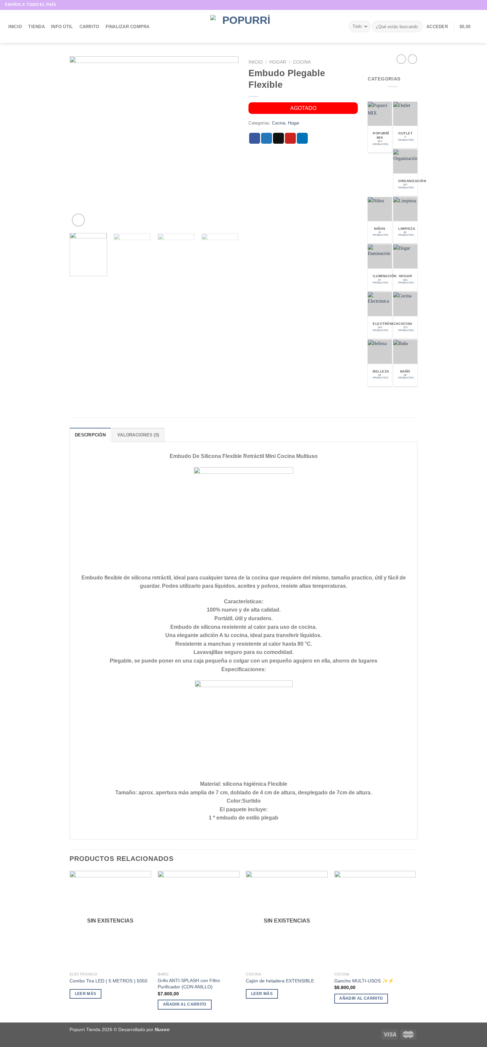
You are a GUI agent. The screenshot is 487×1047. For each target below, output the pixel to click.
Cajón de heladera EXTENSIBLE (280, 980)
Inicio (15, 26)
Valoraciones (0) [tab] (138, 434)
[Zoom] (78, 220)
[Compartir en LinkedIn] (302, 138)
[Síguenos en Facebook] (466, 5)
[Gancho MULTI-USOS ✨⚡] (375, 920)
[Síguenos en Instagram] (472, 5)
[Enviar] (416, 26)
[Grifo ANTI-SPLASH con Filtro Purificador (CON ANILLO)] (199, 920)
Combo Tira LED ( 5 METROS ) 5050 (108, 980)
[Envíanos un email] (479, 5)
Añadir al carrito (184, 1004)
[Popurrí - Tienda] (243, 26)
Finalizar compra (128, 26)
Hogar (277, 62)
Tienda (36, 26)
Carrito (89, 26)
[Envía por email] (278, 138)
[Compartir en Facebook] (254, 138)
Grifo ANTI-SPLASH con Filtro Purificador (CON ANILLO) (189, 983)
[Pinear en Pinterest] (290, 138)
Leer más (85, 994)
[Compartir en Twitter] (266, 138)
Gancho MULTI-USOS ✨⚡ (364, 980)
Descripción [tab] (90, 434)
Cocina (302, 62)
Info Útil (62, 26)
